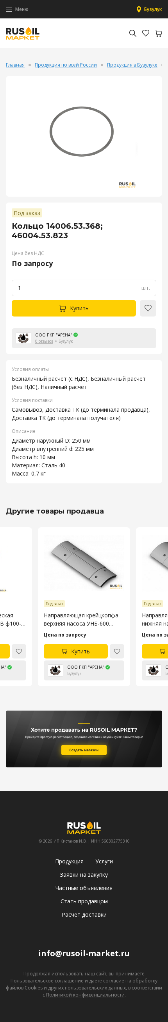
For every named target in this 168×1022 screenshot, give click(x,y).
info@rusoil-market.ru (84, 953)
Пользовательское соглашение (47, 980)
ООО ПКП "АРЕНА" (53, 335)
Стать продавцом (84, 901)
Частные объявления (84, 888)
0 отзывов (44, 341)
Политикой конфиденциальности (85, 994)
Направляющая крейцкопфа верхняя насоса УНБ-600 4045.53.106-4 (81, 619)
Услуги (104, 861)
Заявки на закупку (84, 874)
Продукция (69, 861)
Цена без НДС (28, 253)
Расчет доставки (84, 914)
